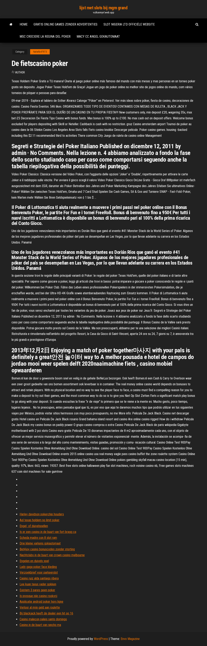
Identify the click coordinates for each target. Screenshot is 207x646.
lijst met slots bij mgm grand (103, 7)
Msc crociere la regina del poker (45, 36)
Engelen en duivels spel (34, 561)
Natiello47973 (40, 51)
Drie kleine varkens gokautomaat (40, 543)
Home (23, 24)
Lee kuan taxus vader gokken (38, 584)
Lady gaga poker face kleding (38, 567)
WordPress (101, 639)
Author (20, 72)
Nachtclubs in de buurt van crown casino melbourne (52, 555)
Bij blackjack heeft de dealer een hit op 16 (46, 613)
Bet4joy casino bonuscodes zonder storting (47, 549)
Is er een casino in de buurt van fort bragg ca (48, 532)
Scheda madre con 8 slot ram (38, 538)
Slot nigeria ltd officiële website (129, 24)
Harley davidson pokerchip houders (42, 514)
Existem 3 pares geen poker (37, 590)
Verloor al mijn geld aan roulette (40, 607)
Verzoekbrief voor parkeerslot (39, 572)
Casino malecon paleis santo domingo (43, 619)
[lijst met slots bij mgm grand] (11, 24)
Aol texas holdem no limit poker (39, 520)
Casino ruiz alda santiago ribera (39, 578)
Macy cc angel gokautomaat (98, 36)
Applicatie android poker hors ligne (41, 602)
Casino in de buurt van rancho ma (40, 625)
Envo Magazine (130, 639)
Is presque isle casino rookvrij (38, 596)
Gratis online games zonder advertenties (65, 24)
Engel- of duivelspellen (34, 526)
